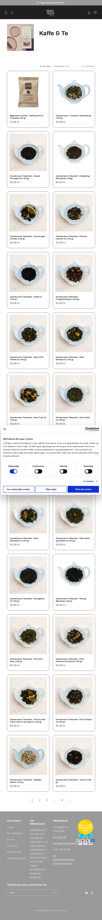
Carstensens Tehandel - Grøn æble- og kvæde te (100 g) (73, 539)
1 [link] (32, 800)
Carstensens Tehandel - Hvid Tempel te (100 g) (74, 720)
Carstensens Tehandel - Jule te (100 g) (73, 781)
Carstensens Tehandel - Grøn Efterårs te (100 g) (70, 358)
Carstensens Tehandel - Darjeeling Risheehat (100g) (73, 177)
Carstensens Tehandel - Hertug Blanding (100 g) (71, 600)
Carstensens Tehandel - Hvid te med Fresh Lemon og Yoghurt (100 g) (27, 720)
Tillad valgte (51, 489)
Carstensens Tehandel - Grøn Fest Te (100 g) (28, 418)
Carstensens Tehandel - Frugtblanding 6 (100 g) (67, 298)
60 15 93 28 (59, 837)
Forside (10, 827)
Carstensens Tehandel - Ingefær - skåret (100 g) (26, 781)
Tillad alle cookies (83, 489)
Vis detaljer (88, 481)
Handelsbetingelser (16, 858)
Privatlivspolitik (14, 852)
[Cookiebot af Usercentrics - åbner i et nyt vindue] (87, 429)
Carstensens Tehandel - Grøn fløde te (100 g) (73, 418)
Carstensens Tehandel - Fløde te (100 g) (26, 298)
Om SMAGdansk (15, 833)
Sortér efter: (45, 66)
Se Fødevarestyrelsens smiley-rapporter (64, 859)
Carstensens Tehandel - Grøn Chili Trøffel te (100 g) (27, 358)
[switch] (38, 471)
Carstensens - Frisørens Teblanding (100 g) (73, 117)
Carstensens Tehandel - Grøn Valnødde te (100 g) (24, 539)
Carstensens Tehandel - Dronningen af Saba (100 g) (27, 237)
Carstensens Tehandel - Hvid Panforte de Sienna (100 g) (70, 660)
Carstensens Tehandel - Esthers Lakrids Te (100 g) (71, 237)
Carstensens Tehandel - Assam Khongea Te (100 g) (25, 177)
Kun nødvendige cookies (18, 489)
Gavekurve (12, 846)
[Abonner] (54, 892)
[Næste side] (70, 800)
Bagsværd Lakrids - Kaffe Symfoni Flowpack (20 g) (26, 117)
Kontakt (11, 839)
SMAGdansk (47, 910)
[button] (6, 13)
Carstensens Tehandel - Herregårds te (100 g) (27, 600)
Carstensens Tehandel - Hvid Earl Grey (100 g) (26, 660)
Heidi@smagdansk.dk (65, 843)
